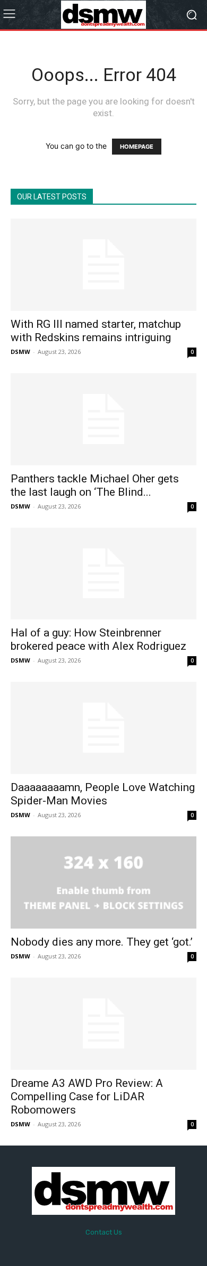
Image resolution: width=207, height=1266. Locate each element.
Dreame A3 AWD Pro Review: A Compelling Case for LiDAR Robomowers (87, 1096)
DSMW (20, 352)
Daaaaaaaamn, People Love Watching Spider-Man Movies (103, 794)
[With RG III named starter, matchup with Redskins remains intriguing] (103, 265)
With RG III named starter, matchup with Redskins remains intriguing (96, 331)
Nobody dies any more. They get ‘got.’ (102, 942)
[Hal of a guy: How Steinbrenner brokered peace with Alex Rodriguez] (103, 574)
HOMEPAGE (136, 146)
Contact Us (103, 1232)
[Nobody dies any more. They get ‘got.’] (103, 882)
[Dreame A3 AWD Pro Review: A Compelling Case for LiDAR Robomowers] (103, 1024)
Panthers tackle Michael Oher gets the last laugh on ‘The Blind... (95, 485)
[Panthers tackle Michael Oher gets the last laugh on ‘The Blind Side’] (103, 419)
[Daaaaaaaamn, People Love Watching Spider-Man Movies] (103, 728)
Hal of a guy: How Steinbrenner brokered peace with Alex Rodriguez (98, 639)
